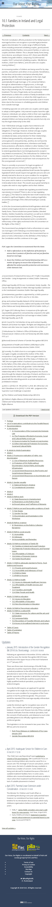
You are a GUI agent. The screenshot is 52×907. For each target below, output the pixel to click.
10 (3, 351)
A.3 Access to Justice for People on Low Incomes (30, 441)
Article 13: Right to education (17, 596)
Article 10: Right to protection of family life (22, 543)
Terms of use (28, 862)
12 (3, 395)
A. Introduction (12, 428)
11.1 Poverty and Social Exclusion (24, 568)
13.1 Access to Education (21, 599)
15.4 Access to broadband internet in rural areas (30, 623)
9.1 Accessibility (18, 534)
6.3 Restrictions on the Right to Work (25, 502)
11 (3, 386)
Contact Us (28, 872)
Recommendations (14, 426)
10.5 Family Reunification (21, 559)
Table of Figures (13, 632)
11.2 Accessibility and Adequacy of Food (27, 570)
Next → (47, 35)
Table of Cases (12, 627)
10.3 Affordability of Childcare (23, 554)
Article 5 (10, 494)
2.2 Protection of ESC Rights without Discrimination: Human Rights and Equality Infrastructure (28, 465)
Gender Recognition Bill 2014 (23, 736)
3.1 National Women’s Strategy (23, 485)
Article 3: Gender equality (16, 482)
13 (3, 399)
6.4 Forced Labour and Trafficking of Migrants (29, 504)
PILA (28, 845)
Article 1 (10, 453)
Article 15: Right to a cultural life (18, 611)
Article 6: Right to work (15, 496)
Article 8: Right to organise (17, 522)
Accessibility (28, 867)
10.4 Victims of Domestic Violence (24, 556)
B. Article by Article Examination (19, 450)
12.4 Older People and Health (23, 592)
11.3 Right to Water (19, 573)
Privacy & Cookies (28, 865)
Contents (25, 35)
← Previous (6, 35)
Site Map (28, 869)
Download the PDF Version (27, 415)
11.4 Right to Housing (20, 575)
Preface (10, 421)
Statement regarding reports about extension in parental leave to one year (30, 817)
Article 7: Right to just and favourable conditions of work (28, 508)
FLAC (14, 845)
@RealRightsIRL (28, 878)
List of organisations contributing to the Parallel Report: (28, 423)
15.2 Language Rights (20, 618)
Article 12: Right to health (16, 580)
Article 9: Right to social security (19, 532)
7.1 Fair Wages (17, 511)
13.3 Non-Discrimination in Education (26, 604)
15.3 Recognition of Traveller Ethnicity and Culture (31, 621)
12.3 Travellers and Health (22, 590)
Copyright (28, 874)
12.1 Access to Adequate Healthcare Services (29, 582)
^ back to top (45, 409)
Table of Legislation (14, 630)
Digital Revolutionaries (26, 902)
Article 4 (10, 491)
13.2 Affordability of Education (23, 601)
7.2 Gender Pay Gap (19, 513)
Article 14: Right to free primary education (22, 608)
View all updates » (9, 828)
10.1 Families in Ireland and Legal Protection (28, 546)
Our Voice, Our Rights (26, 4)
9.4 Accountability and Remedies (24, 539)
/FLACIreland (28, 881)
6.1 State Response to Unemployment (26, 499)
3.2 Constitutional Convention (23, 487)
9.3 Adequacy (17, 537)
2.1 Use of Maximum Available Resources (27, 460)
